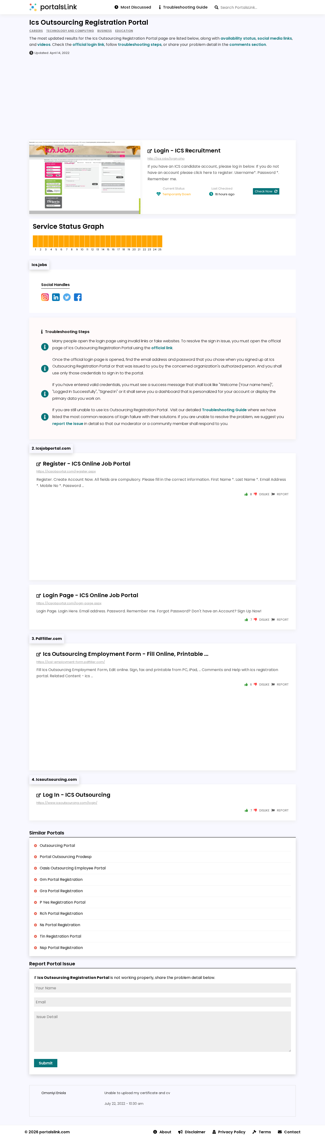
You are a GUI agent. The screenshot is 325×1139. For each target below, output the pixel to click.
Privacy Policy (232, 1132)
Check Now (264, 191)
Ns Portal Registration (60, 925)
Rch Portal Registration (61, 913)
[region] (162, 97)
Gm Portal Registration (61, 879)
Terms (265, 1132)
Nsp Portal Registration (61, 947)
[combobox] (255, 7)
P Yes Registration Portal (62, 902)
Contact (292, 1132)
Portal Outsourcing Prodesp (66, 856)
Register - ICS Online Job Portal (86, 463)
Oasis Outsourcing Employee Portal (73, 868)
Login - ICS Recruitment (187, 150)
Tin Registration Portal (60, 936)
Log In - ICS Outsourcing (76, 795)
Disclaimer (195, 1132)
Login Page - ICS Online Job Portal (90, 595)
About (165, 1132)
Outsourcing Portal (57, 845)
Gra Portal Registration (61, 891)
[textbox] (255, 7)
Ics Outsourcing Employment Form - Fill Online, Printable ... (125, 654)
